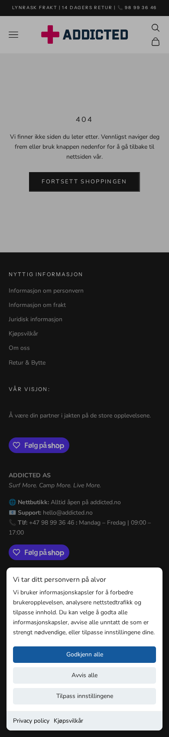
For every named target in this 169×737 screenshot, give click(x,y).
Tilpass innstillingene (84, 696)
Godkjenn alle (84, 654)
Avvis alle (85, 675)
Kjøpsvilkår (68, 721)
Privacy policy (31, 721)
